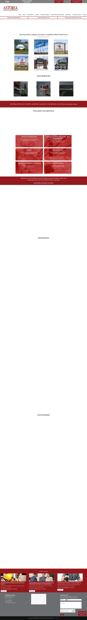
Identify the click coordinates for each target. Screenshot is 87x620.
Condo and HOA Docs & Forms (43, 17)
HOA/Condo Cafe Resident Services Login (73, 17)
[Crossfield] (21, 63)
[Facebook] (6, 1)
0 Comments (72, 587)
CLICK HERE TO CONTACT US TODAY (43, 182)
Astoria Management (66, 587)
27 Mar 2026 (59, 587)
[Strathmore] (61, 63)
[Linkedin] (8, 1)
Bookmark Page (82, 614)
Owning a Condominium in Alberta (13, 17)
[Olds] (41, 63)
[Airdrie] (21, 46)
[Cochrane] (61, 46)
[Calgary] (41, 46)
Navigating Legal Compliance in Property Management (69, 582)
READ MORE (3, 590)
